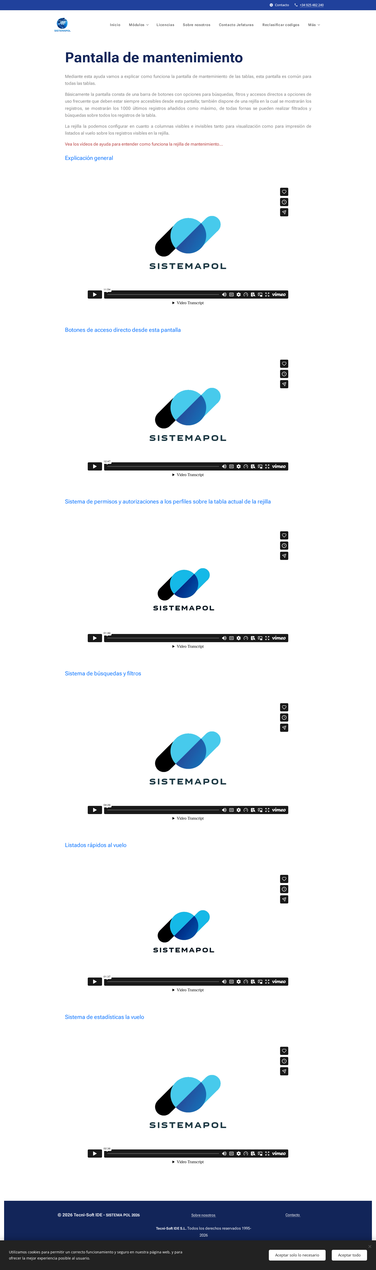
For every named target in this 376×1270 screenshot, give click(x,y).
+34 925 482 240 (312, 5)
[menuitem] (115, 24)
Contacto (293, 1215)
